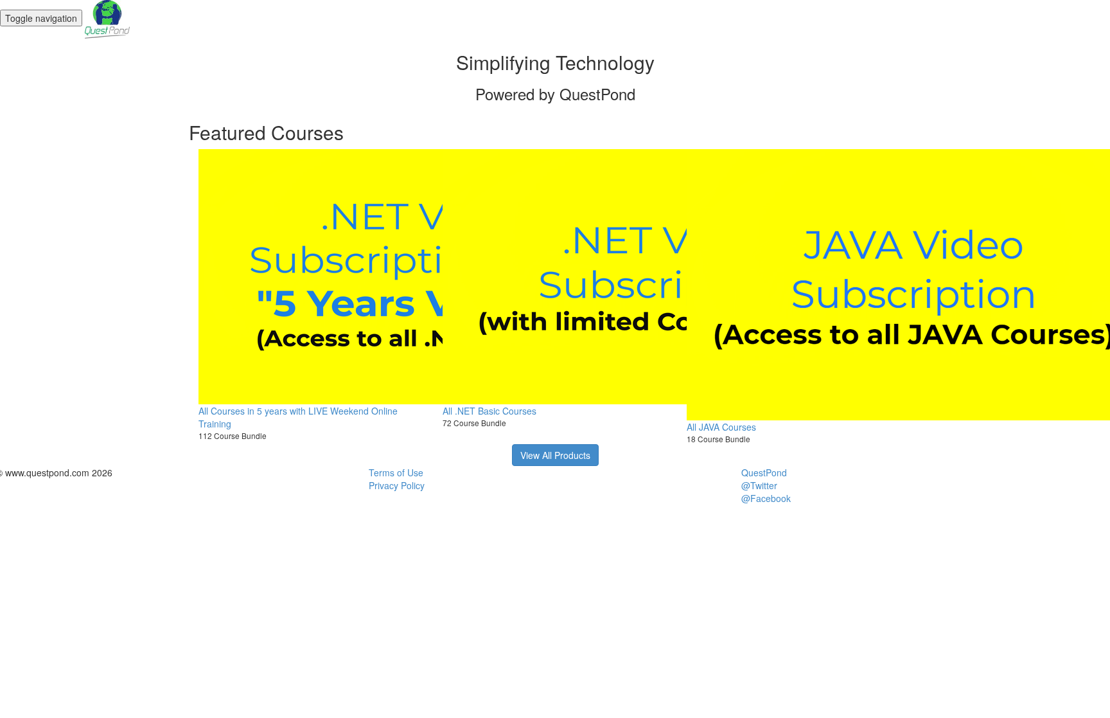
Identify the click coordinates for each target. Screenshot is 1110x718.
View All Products (555, 455)
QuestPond (764, 472)
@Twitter (759, 485)
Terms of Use (396, 472)
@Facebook (766, 498)
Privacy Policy (397, 485)
